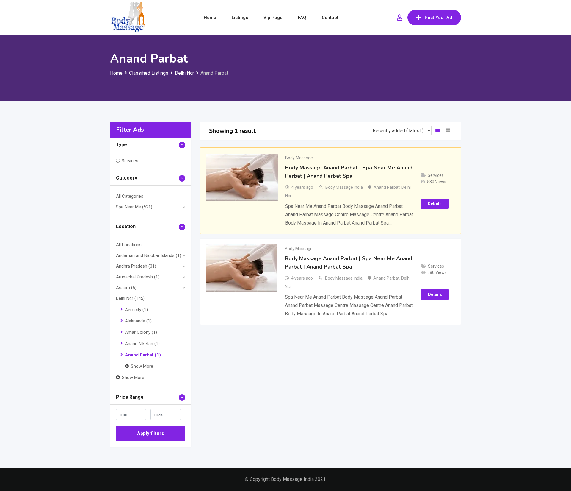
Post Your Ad (438, 17)
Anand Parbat (143, 355)
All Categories (129, 196)
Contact (330, 17)
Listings (240, 17)
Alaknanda (138, 321)
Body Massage (299, 157)
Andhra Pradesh (136, 266)
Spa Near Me (134, 207)
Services (130, 160)
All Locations (129, 244)
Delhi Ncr (130, 298)
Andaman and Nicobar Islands (148, 255)
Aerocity (136, 309)
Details (435, 203)
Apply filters (150, 433)
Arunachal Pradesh (137, 277)
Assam (126, 287)
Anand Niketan (142, 343)
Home (210, 17)
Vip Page (273, 17)
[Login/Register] (399, 18)
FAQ (302, 17)
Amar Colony (141, 332)
